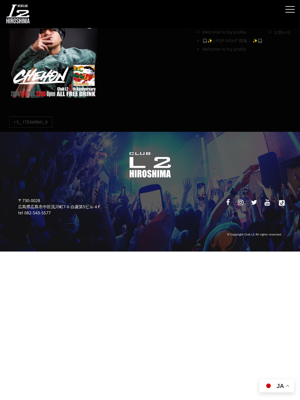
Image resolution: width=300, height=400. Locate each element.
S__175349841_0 (31, 122)
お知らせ (282, 32)
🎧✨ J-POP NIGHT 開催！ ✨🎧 (232, 40)
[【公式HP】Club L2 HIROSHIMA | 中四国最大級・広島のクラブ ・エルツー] (18, 14)
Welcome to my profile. (224, 32)
